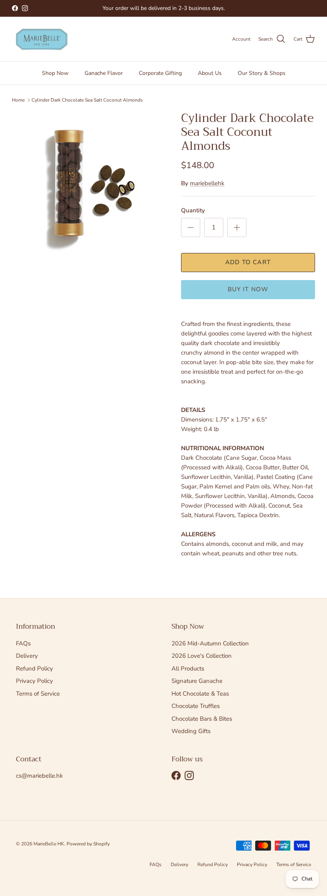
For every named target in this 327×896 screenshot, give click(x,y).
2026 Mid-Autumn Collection (210, 643)
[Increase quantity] (236, 227)
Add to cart (248, 262)
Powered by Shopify (88, 844)
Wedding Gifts (191, 731)
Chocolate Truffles (195, 706)
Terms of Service (38, 694)
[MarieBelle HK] (42, 39)
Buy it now (248, 289)
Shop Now (55, 73)
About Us (210, 73)
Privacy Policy (34, 681)
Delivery (27, 656)
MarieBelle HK (48, 844)
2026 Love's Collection (201, 656)
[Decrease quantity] (190, 227)
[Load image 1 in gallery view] (88, 187)
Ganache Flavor (104, 73)
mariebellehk (207, 183)
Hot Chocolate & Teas (200, 694)
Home (18, 100)
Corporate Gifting (160, 73)
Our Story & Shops (262, 73)
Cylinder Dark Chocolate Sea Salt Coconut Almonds (87, 100)
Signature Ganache (197, 681)
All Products (187, 668)
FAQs (23, 643)
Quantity (193, 210)
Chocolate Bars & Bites (201, 719)
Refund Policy (34, 668)
